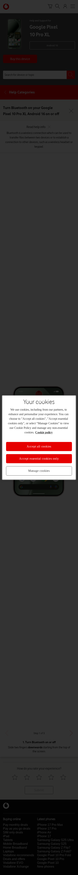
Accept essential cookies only (39, 458)
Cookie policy (44, 432)
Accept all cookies (39, 446)
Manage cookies (39, 470)
